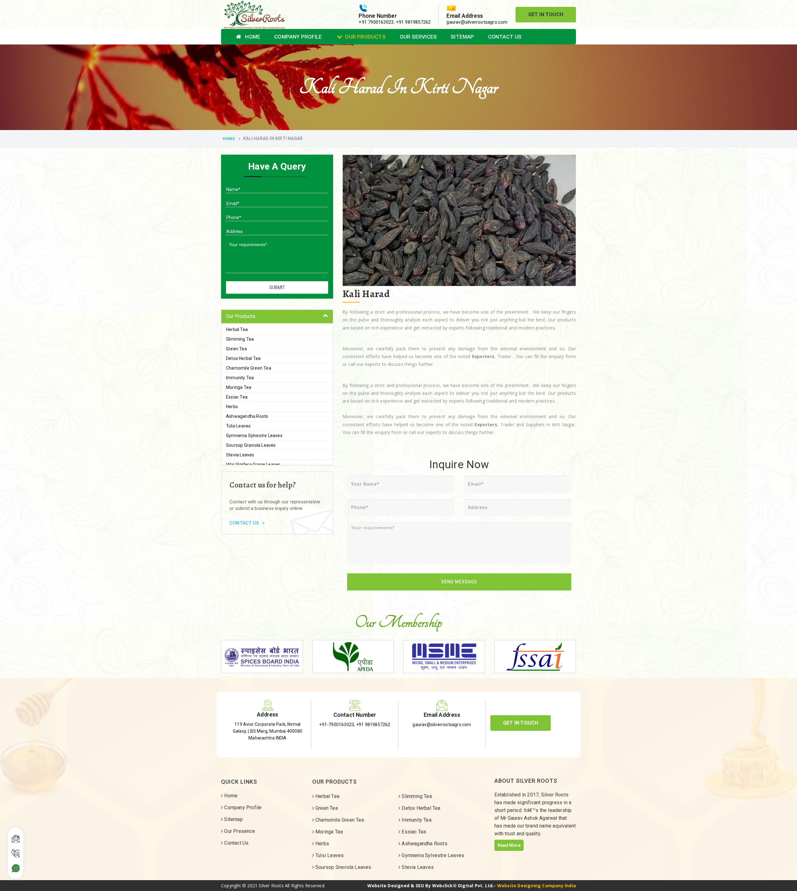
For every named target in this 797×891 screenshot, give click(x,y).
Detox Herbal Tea (243, 358)
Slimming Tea (240, 339)
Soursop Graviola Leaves (251, 445)
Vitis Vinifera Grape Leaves (253, 464)
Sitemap (462, 37)
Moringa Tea (238, 387)
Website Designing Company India (536, 886)
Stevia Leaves (240, 454)
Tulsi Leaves (238, 425)
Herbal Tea (237, 329)
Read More (509, 845)
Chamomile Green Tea (248, 368)
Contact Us (505, 37)
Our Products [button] (240, 316)
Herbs (232, 406)
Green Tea (236, 348)
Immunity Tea (240, 377)
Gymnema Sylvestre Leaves (254, 435)
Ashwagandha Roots (247, 416)
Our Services (418, 37)
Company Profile (298, 37)
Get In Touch (545, 14)
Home (252, 37)
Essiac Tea (237, 396)
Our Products (365, 37)
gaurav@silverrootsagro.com (476, 22)
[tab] (277, 316)
